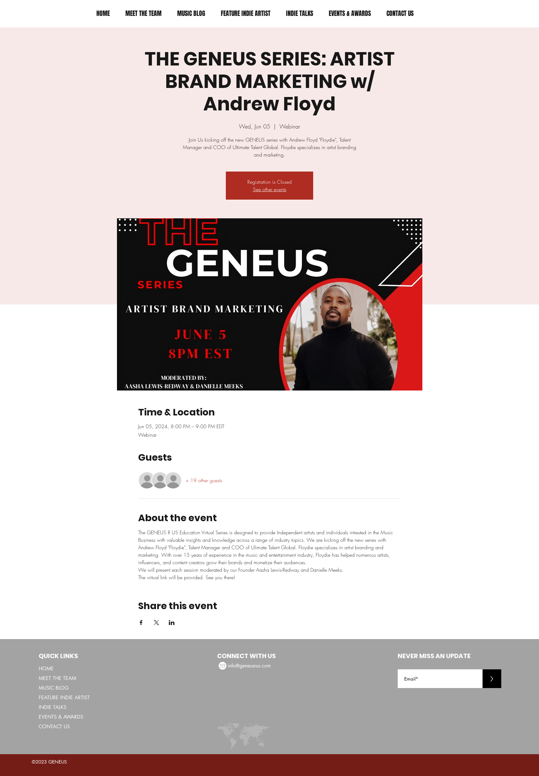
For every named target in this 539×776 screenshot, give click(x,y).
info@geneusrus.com (249, 665)
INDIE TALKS (52, 707)
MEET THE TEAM (57, 678)
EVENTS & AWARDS (61, 717)
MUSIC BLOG (54, 688)
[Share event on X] (156, 622)
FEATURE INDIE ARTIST (64, 697)
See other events (269, 189)
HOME (46, 668)
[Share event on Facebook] (141, 622)
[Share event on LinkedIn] (172, 622)
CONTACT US (54, 726)
